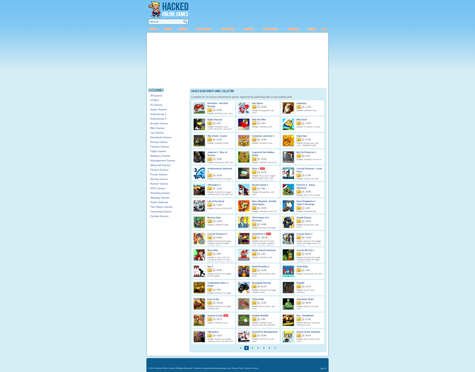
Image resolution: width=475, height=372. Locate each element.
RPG (324, 28)
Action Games (158, 109)
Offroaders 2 (214, 184)
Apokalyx (302, 103)
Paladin (300, 282)
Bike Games (157, 128)
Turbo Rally (258, 299)
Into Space (257, 103)
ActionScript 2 (158, 114)
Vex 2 (210, 266)
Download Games (160, 137)
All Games (156, 95)
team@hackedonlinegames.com (216, 368)
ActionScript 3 (158, 118)
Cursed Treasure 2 (217, 233)
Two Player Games (161, 206)
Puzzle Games (158, 174)
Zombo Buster (304, 217)
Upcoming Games (160, 211)
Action (182, 28)
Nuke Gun (302, 136)
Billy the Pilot (259, 119)
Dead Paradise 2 (260, 266)
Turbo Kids (302, 266)
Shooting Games (160, 192)
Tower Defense (159, 202)
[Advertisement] (237, 60)
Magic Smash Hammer (264, 250)
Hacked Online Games (165, 368)
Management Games (162, 160)
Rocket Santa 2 (260, 184)
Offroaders (213, 331)
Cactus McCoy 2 (305, 250)
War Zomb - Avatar (217, 136)
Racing (311, 28)
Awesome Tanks (305, 299)
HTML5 (168, 28)
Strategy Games (159, 197)
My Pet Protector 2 (306, 152)
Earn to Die (213, 299)
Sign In (323, 368)
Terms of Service (251, 368)
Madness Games (160, 155)
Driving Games (159, 141)
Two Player (203, 28)
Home (154, 28)
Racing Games (159, 179)
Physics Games (159, 169)
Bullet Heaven (214, 119)
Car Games (157, 132)
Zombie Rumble (260, 315)
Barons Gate (214, 217)
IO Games (156, 104)
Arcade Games (159, 123)
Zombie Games (159, 216)
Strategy (293, 28)
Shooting (228, 28)
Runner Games (159, 183)
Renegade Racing (261, 282)
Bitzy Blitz (212, 250)
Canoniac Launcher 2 (263, 136)
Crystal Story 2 (304, 233)
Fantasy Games (159, 146)
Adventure (270, 28)
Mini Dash (302, 119)
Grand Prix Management (265, 331)
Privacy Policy (237, 368)
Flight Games (158, 151)
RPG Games (157, 188)
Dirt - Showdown (305, 315)
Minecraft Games (160, 165)
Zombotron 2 (258, 233)
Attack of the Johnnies (308, 331)
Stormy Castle (215, 315)
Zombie (248, 28)
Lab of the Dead (215, 201)
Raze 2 (255, 168)
